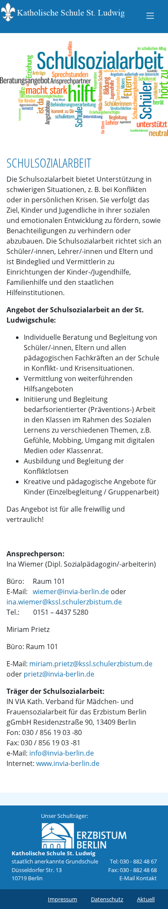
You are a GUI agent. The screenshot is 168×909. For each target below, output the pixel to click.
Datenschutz (107, 899)
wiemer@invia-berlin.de (71, 591)
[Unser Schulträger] (84, 834)
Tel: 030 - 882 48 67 (133, 861)
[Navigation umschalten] (150, 15)
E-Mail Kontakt (138, 878)
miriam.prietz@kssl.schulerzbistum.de (90, 663)
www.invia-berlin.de (68, 763)
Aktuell (146, 899)
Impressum (62, 899)
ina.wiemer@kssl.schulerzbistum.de (64, 602)
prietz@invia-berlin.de (59, 674)
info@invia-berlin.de (61, 753)
